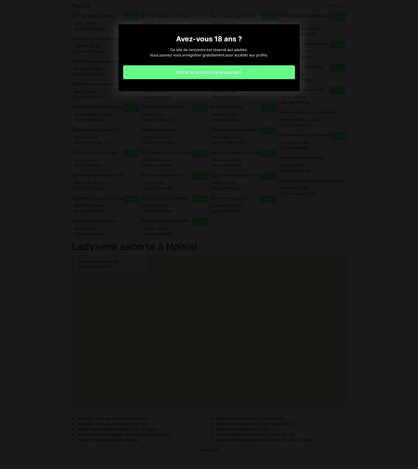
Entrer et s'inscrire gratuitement (209, 72)
